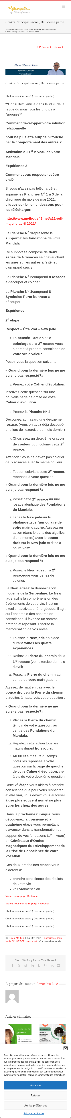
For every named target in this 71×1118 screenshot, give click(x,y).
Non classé (31, 941)
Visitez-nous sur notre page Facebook (27, 903)
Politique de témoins (34, 1113)
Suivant (58, 47)
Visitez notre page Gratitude (21, 896)
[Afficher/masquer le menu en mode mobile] (64, 6)
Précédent (45, 47)
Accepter (35, 1085)
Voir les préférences (35, 1105)
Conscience (50, 938)
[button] (65, 1048)
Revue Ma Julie (16, 938)
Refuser (35, 1095)
